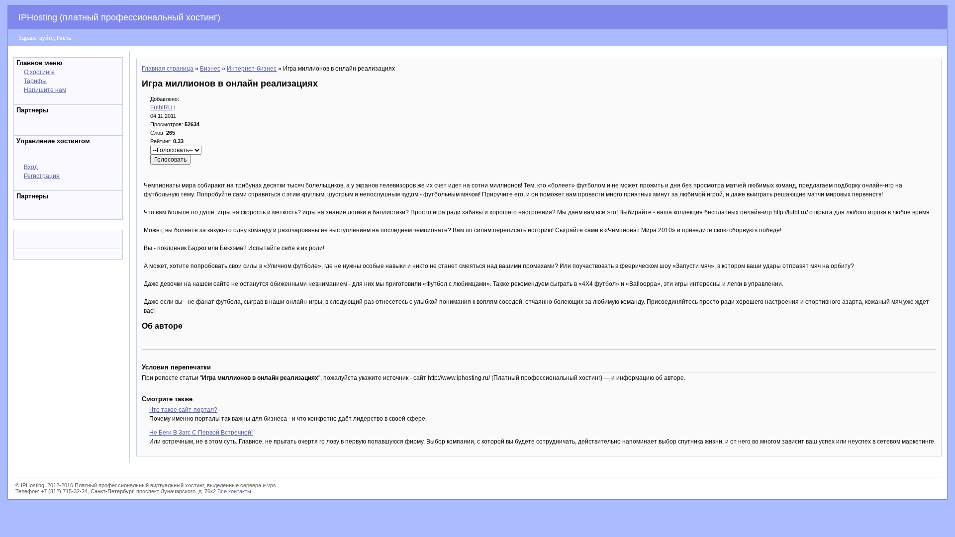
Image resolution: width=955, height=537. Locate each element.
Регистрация (42, 176)
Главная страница (167, 68)
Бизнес (210, 68)
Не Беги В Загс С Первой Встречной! (201, 432)
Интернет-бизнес (252, 68)
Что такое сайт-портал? (183, 409)
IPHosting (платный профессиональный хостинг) (119, 17)
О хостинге (39, 72)
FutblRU (161, 107)
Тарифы (35, 81)
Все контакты (234, 491)
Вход (31, 167)
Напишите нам (45, 90)
